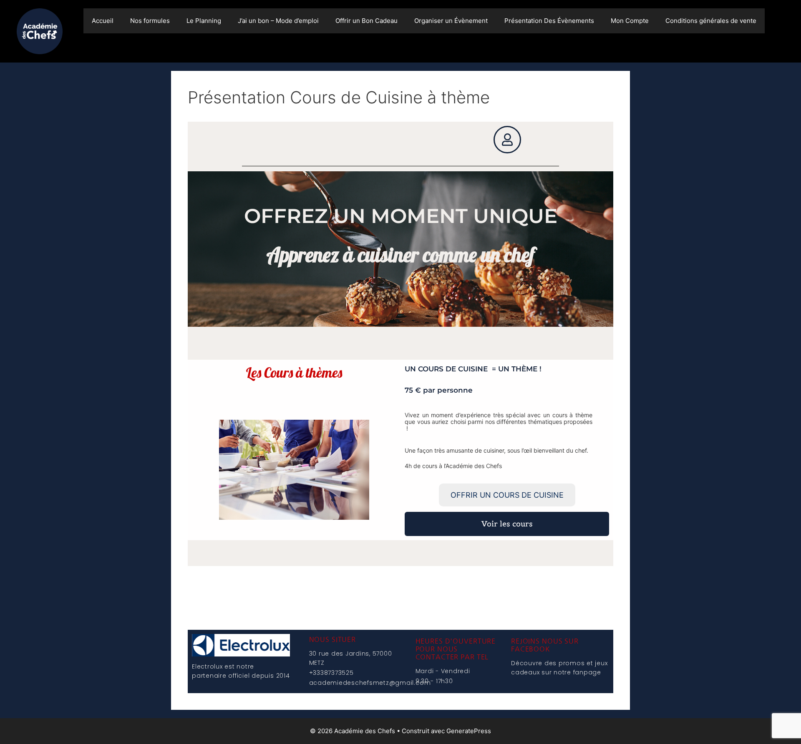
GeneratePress (468, 731)
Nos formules (150, 21)
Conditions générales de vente (710, 21)
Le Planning (203, 21)
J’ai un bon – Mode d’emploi (278, 21)
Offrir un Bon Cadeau (366, 21)
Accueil (102, 21)
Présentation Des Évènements (549, 21)
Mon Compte (630, 21)
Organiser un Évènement (451, 21)
